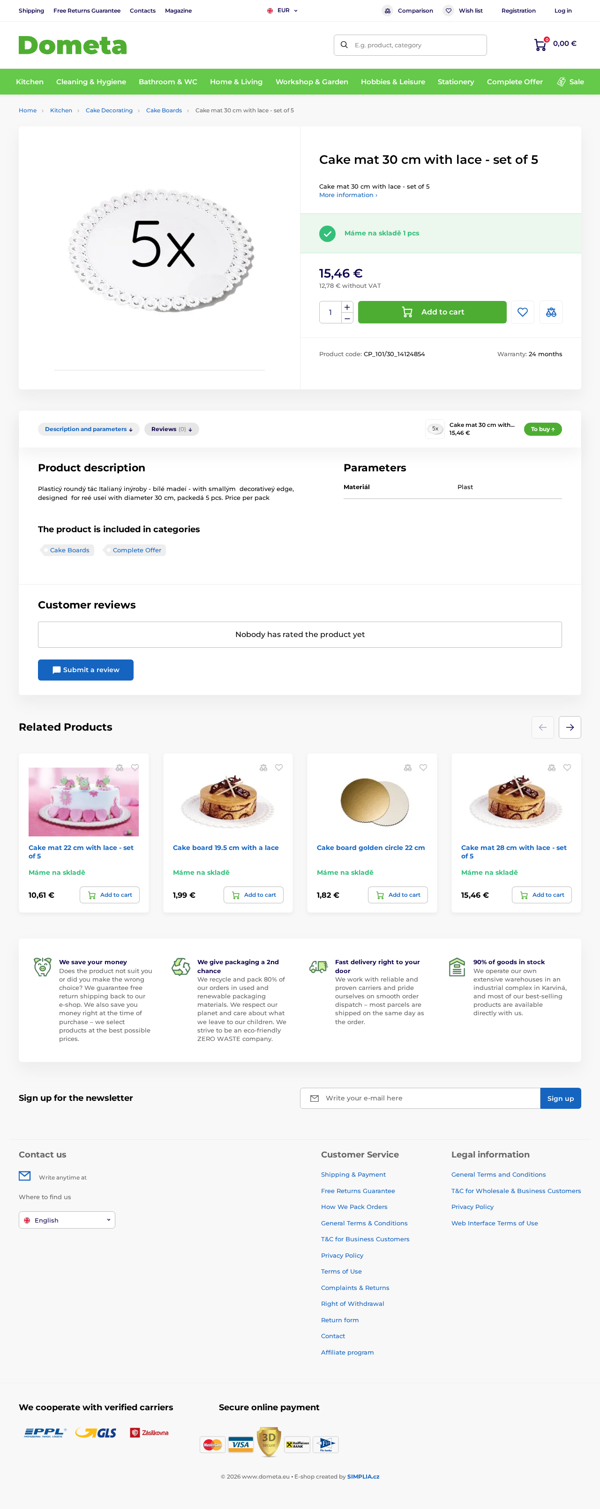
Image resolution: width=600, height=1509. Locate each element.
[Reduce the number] (347, 318)
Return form (340, 1320)
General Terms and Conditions (498, 1174)
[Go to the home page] (73, 45)
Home (28, 110)
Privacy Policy (342, 1255)
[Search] (344, 45)
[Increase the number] (347, 307)
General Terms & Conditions (364, 1223)
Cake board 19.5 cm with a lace (226, 847)
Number (331, 312)
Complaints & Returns (355, 1287)
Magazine (178, 10)
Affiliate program (347, 1352)
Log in (563, 10)
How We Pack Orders (354, 1206)
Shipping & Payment (353, 1174)
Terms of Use (341, 1271)
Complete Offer (137, 550)
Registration (519, 10)
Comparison (415, 10)
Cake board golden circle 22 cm (371, 847)
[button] (570, 727)
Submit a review (90, 670)
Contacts (143, 10)
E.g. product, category (388, 45)
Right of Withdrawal (352, 1303)
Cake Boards (164, 110)
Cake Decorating (109, 110)
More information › (348, 194)
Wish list (471, 10)
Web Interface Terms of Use (494, 1223)
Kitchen (61, 110)
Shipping (31, 10)
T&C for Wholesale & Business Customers (516, 1190)
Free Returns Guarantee (86, 10)
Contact (333, 1336)
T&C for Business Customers (365, 1239)
